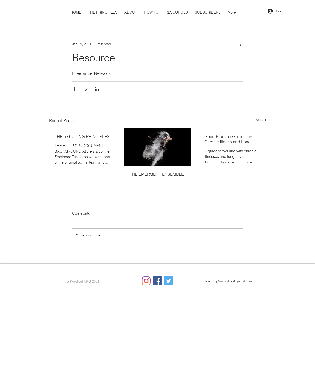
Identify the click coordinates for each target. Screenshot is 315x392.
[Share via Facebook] (74, 89)
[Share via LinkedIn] (97, 89)
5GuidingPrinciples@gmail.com (227, 281)
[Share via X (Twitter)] (85, 89)
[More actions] (240, 44)
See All (261, 120)
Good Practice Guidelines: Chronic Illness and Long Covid (228, 139)
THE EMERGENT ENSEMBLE (157, 174)
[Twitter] (168, 280)
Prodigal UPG (80, 281)
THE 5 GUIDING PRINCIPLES (82, 136)
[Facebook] (157, 280)
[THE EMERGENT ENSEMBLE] (157, 147)
